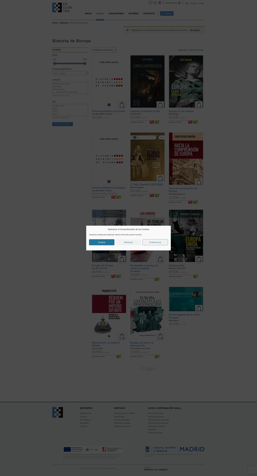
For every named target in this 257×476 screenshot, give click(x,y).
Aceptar (101, 242)
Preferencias (155, 242)
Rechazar (128, 242)
